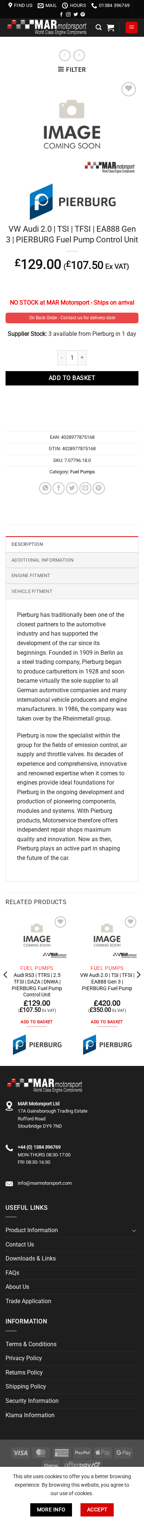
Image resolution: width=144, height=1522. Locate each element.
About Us (17, 1286)
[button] (99, 27)
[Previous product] (79, 55)
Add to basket (72, 378)
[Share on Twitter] (72, 488)
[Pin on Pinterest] (99, 488)
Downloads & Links (31, 1258)
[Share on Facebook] (58, 488)
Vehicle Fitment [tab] (31, 591)
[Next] (138, 989)
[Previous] (5, 989)
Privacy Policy (24, 1358)
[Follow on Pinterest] (82, 14)
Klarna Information (30, 1415)
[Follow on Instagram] (68, 14)
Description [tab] (27, 544)
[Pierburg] (37, 1044)
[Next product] (65, 55)
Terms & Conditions (31, 1344)
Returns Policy (24, 1372)
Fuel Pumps (82, 471)
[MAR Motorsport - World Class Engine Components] (48, 27)
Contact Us (20, 1244)
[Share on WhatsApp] (45, 488)
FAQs (12, 1272)
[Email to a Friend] (85, 488)
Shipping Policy (26, 1386)
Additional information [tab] (42, 560)
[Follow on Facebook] (61, 14)
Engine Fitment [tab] (31, 575)
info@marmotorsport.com (45, 1183)
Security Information (32, 1400)
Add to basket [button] (37, 1022)
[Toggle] (134, 1230)
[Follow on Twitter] (75, 14)
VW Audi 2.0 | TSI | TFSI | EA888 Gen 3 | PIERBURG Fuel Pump (107, 981)
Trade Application (28, 1301)
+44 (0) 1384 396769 (39, 1147)
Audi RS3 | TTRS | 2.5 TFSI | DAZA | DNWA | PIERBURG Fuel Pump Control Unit (37, 985)
